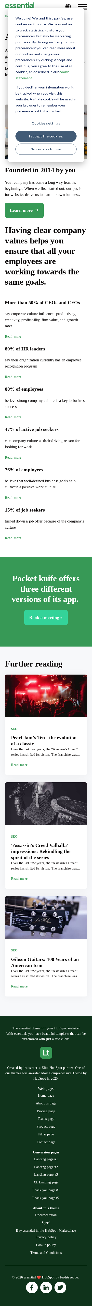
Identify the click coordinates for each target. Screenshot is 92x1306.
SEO (14, 729)
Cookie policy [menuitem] (46, 1245)
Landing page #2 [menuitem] (46, 1167)
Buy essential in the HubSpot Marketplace (46, 1230)
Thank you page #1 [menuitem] (46, 1190)
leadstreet (30, 1068)
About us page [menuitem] (46, 1103)
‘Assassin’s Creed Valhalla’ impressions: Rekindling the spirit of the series (40, 851)
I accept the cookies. (46, 136)
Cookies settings (46, 123)
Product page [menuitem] (46, 1126)
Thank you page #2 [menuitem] (46, 1198)
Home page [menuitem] (46, 1095)
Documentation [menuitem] (46, 1215)
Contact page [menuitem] (46, 1142)
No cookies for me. (46, 149)
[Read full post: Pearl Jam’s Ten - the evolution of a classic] (46, 697)
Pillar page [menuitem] (46, 1134)
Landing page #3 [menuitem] (46, 1174)
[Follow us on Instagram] (32, 1287)
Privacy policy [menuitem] (46, 1237)
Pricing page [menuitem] (46, 1111)
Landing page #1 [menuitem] (46, 1159)
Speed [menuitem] (46, 1223)
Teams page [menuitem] (46, 1119)
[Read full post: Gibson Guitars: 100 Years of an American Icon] (46, 918)
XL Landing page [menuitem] (46, 1182)
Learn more (21, 210)
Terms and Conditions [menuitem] (46, 1253)
